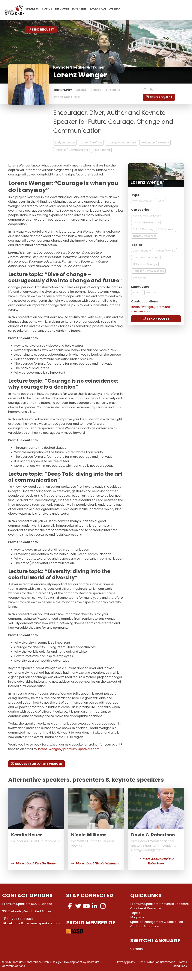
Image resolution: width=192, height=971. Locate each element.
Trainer (160, 200)
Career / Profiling (91, 142)
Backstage (97, 8)
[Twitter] (78, 906)
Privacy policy (126, 962)
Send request (43, 29)
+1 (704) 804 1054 (20, 919)
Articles (112, 90)
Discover (62, 8)
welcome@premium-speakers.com (33, 923)
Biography (63, 90)
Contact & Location (144, 926)
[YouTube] (86, 906)
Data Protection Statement (157, 962)
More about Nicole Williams (97, 863)
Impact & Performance (146, 222)
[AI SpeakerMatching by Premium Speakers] (78, 29)
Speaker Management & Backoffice (156, 922)
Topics (47, 8)
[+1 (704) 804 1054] (63, 29)
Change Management (121, 142)
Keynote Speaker (142, 200)
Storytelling (102, 150)
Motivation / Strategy (155, 142)
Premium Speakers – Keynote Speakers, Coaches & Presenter (159, 906)
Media (81, 90)
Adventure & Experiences (147, 215)
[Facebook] (70, 906)
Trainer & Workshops (144, 235)
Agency (115, 8)
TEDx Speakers (166, 229)
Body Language (65, 142)
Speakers (32, 8)
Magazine (79, 8)
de (102, 29)
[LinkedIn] (94, 906)
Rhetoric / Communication (72, 150)
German (151, 292)
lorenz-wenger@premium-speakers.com (68, 749)
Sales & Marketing (143, 229)
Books (95, 90)
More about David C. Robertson (159, 861)
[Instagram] (103, 906)
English (137, 292)
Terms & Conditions (181, 964)
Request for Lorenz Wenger (38, 764)
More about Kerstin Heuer (36, 863)
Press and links (67, 97)
